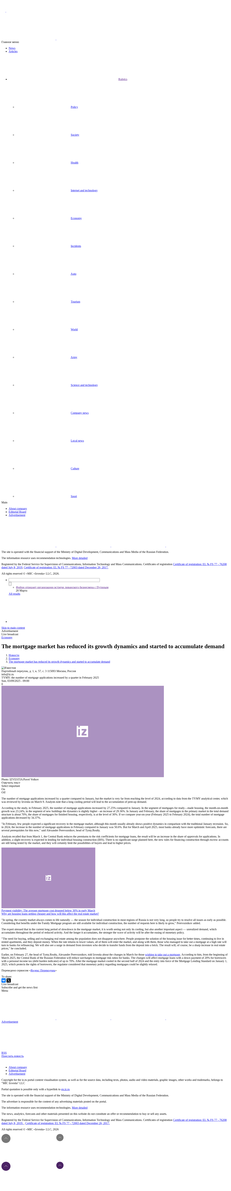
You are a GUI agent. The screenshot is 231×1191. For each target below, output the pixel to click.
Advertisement (17, 515)
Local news (77, 440)
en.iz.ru (65, 1089)
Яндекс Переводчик (42, 970)
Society (75, 134)
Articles (13, 51)
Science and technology (84, 385)
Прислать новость (12, 1056)
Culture (75, 468)
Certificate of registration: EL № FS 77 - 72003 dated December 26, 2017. (66, 567)
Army (74, 357)
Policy (74, 107)
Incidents (76, 246)
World (74, 329)
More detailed (80, 558)
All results (14, 593)
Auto (73, 273)
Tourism (75, 301)
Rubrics (122, 79)
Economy (76, 218)
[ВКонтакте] (3, 980)
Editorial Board (17, 511)
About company (18, 508)
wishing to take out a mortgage (162, 954)
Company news (80, 412)
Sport (74, 496)
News (12, 48)
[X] (8, 980)
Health (74, 162)
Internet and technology (84, 190)
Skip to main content (13, 627)
